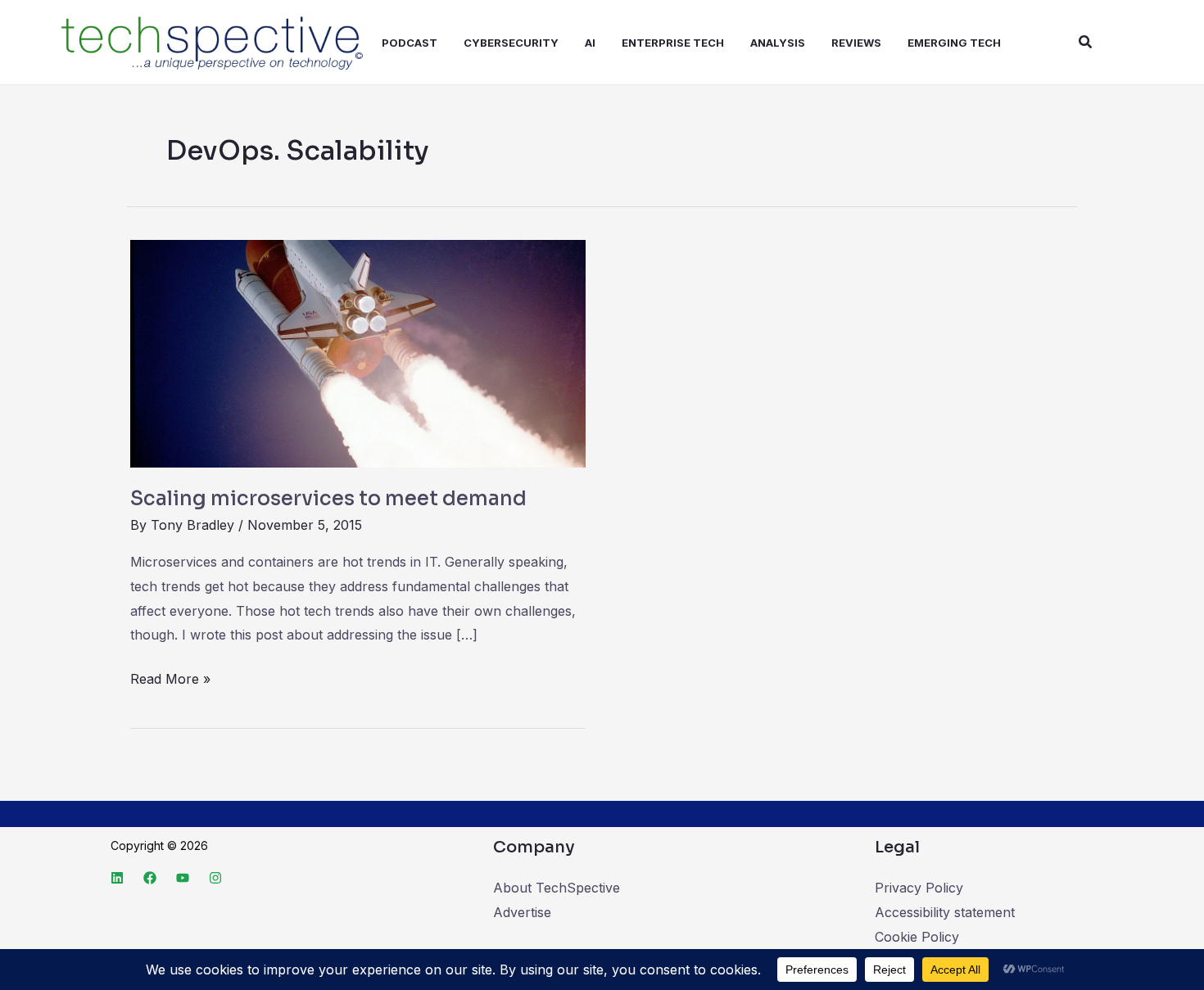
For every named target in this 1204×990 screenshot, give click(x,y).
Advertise (522, 912)
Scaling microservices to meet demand (328, 498)
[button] (1086, 42)
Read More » (170, 677)
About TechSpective (556, 887)
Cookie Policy (917, 937)
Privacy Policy (919, 887)
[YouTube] (182, 877)
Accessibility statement (945, 912)
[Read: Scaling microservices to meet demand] (358, 353)
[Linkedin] (117, 877)
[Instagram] (215, 877)
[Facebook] (149, 877)
